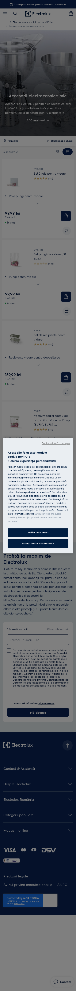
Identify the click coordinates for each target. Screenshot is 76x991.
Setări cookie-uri (38, 532)
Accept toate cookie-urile (38, 543)
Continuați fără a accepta (56, 443)
